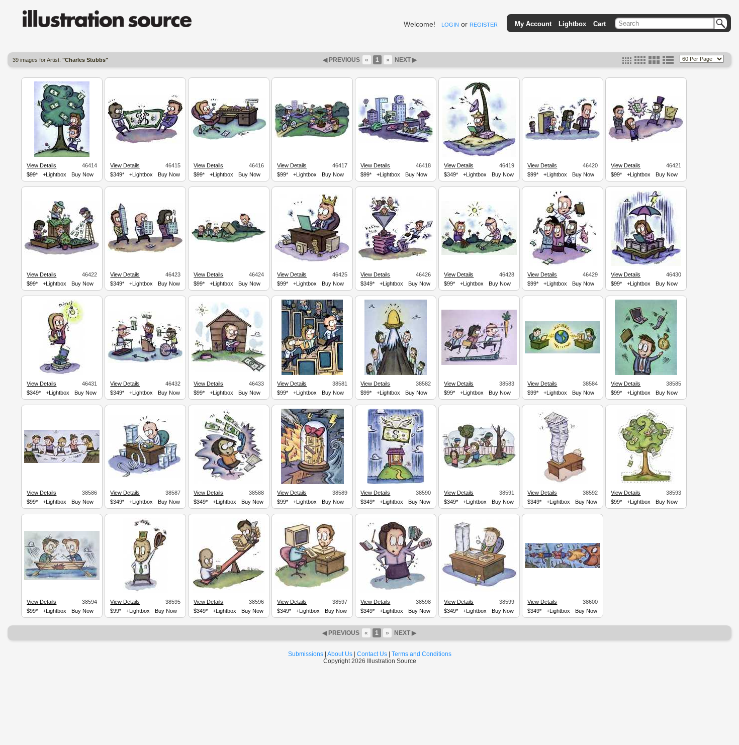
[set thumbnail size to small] (626, 61)
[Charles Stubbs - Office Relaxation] (228, 138)
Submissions (305, 654)
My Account (533, 24)
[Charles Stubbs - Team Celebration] (563, 264)
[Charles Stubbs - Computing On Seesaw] (229, 591)
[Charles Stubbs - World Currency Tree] (646, 482)
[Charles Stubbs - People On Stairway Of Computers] (312, 373)
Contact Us (372, 654)
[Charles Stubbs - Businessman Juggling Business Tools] (646, 373)
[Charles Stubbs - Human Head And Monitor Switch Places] (312, 587)
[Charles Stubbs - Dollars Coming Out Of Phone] (228, 482)
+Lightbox (54, 174)
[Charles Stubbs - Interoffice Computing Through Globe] (562, 351)
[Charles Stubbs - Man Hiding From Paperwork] (562, 482)
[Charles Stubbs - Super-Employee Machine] (395, 259)
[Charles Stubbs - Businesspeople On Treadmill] (479, 363)
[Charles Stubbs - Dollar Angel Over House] (395, 482)
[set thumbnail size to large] (654, 61)
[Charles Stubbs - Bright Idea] (62, 373)
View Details (41, 165)
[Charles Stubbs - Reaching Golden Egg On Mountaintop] (395, 373)
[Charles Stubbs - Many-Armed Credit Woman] (395, 591)
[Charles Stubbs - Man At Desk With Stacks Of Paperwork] (145, 476)
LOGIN (450, 25)
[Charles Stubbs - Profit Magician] (646, 141)
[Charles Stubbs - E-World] (395, 141)
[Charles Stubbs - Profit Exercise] (145, 361)
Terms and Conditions (421, 654)
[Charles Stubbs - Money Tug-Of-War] (145, 142)
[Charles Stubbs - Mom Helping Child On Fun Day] (479, 468)
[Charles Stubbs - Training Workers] (562, 139)
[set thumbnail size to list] (668, 61)
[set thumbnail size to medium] (639, 61)
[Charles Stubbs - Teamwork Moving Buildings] (145, 251)
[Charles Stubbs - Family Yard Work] (479, 253)
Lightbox (572, 24)
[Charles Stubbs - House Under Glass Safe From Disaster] (312, 482)
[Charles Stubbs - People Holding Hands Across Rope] (62, 461)
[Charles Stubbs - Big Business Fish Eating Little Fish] (562, 566)
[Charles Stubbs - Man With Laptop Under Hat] (145, 591)
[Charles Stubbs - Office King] (312, 260)
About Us (339, 654)
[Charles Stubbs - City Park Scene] (312, 136)
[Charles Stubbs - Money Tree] (61, 155)
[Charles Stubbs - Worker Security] (646, 264)
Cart (599, 24)
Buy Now (82, 174)
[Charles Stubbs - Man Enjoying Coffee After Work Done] (479, 590)
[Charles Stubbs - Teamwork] (62, 253)
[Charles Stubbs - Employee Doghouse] (228, 371)
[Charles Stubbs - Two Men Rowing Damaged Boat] (62, 578)
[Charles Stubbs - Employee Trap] (228, 241)
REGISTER (484, 25)
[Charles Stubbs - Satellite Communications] (479, 155)
